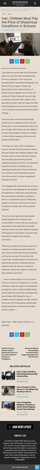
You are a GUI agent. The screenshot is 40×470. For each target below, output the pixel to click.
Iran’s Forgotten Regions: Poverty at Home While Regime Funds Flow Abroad (26, 405)
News (9, 9)
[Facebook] (11, 61)
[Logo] (20, 429)
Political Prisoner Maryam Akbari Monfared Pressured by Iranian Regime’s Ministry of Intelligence (9, 353)
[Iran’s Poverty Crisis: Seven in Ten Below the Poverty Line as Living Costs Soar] (8, 391)
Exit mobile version (20, 467)
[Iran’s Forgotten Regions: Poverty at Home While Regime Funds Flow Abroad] (8, 406)
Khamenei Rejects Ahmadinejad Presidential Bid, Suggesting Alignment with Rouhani (29, 352)
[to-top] (37, 466)
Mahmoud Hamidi (23, 379)
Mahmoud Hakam (23, 394)
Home (3, 9)
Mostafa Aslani (9, 30)
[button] (5, 3)
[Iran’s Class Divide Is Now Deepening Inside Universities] (8, 376)
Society (15, 9)
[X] (17, 61)
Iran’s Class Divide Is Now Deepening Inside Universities (27, 374)
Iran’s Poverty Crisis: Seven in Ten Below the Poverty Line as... (27, 389)
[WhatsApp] (27, 61)
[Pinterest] (22, 61)
